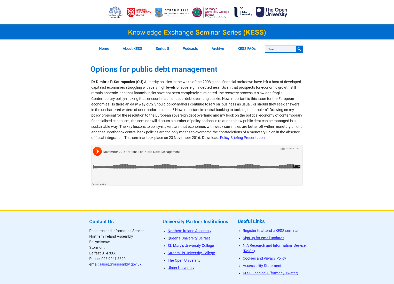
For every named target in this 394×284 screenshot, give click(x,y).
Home (104, 49)
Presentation (254, 138)
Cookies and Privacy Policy (264, 258)
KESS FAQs (247, 49)
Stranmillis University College (191, 253)
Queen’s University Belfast (189, 238)
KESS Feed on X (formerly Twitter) (270, 273)
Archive (218, 49)
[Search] (299, 49)
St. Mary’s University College (191, 246)
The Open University (184, 260)
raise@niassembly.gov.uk (120, 264)
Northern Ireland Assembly (189, 231)
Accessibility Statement (262, 266)
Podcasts (190, 49)
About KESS (132, 49)
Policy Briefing (231, 138)
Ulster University (181, 268)
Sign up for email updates (263, 238)
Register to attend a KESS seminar (271, 231)
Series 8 (162, 49)
